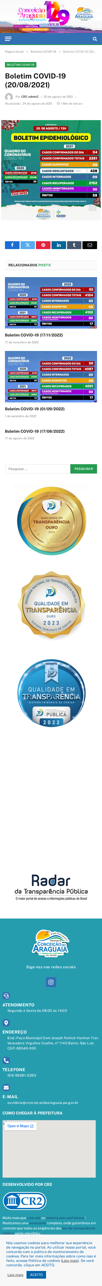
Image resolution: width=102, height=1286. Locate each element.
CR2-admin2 (29, 96)
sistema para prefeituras (65, 1218)
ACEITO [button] (36, 1275)
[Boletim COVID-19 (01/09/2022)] (51, 376)
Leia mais (70, 1260)
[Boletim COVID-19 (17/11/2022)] (51, 303)
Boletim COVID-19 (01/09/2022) (35, 409)
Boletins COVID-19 (20, 64)
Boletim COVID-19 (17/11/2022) (34, 335)
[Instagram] (51, 982)
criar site (34, 1218)
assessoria (37, 1223)
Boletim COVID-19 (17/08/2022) (35, 431)
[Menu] (8, 38)
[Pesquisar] (94, 38)
